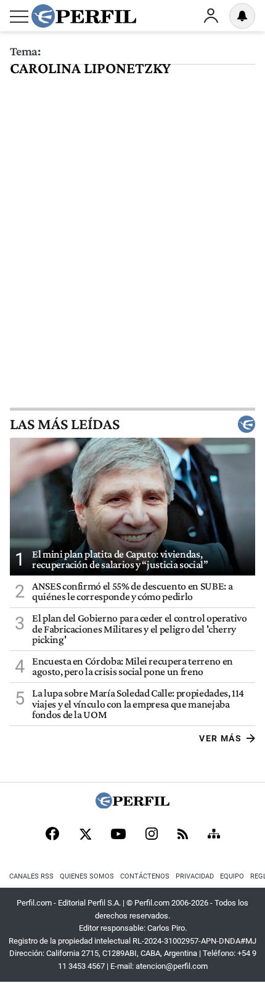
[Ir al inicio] (83, 16)
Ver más (220, 738)
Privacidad (195, 876)
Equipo (232, 876)
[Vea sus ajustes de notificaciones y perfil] (242, 16)
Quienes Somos (87, 876)
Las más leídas (65, 424)
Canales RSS (31, 876)
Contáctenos (144, 876)
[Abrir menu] (19, 16)
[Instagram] (151, 834)
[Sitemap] (214, 835)
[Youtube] (118, 835)
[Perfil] (132, 805)
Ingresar (210, 16)
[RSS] (182, 835)
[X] (85, 834)
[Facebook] (52, 835)
